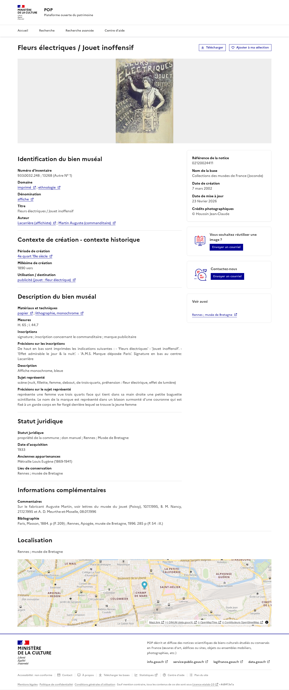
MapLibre (154, 622)
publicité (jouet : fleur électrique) (44, 279)
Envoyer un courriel (226, 247)
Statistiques (146, 675)
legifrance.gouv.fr (226, 662)
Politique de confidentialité (56, 684)
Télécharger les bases (116, 675)
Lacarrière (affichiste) (34, 222)
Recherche (47, 30)
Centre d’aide (176, 675)
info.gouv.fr (155, 662)
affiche (23, 199)
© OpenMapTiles (207, 622)
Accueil (23, 30)
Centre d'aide (115, 30)
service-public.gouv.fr (188, 662)
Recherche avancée (80, 30)
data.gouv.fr (257, 662)
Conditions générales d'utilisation (95, 684)
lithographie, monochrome (57, 313)
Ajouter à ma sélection (252, 47)
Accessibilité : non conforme (35, 675)
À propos (88, 675)
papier (23, 313)
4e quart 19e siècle (33, 256)
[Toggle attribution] (266, 622)
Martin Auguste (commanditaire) (84, 222)
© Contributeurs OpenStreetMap (240, 622)
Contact (67, 675)
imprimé (24, 187)
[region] (144, 593)
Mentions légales (28, 684)
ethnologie (47, 187)
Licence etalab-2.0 (203, 684)
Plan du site (201, 675)
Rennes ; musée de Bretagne (212, 315)
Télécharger (214, 47)
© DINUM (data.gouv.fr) (179, 622)
